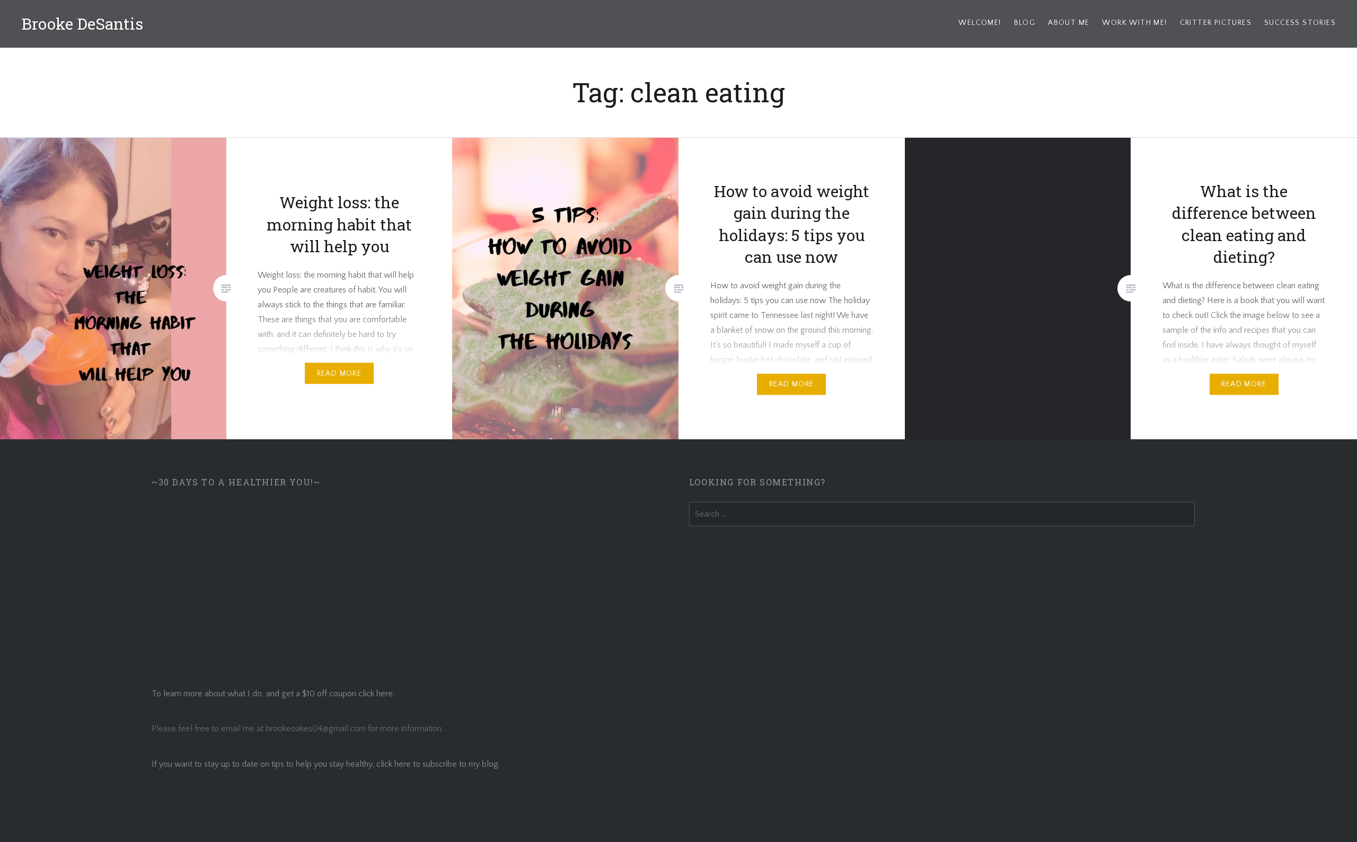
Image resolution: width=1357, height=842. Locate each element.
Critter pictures (1216, 23)
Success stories (1300, 23)
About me (1068, 23)
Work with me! (1134, 23)
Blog (1025, 23)
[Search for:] (942, 514)
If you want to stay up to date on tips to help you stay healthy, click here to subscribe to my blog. (326, 764)
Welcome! (979, 23)
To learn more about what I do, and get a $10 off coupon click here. (273, 693)
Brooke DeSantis (82, 23)
